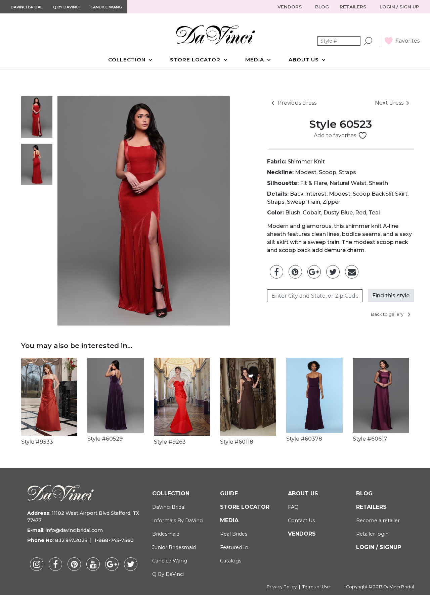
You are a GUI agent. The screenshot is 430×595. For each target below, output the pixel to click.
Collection (127, 59)
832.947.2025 (71, 540)
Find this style (391, 295)
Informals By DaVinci (177, 520)
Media (255, 59)
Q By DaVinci (66, 7)
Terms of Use (316, 586)
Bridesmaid (165, 534)
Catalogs (230, 561)
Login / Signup (378, 547)
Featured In (234, 547)
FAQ (293, 507)
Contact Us (301, 520)
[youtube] (93, 564)
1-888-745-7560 (114, 540)
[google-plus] (112, 564)
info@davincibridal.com (74, 530)
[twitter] (130, 564)
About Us (304, 59)
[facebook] (55, 564)
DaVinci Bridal (26, 7)
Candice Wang (106, 7)
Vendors (290, 6)
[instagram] (36, 564)
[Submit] (368, 41)
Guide (229, 493)
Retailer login (372, 534)
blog (322, 6)
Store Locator (196, 59)
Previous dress (296, 103)
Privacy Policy (282, 586)
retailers (354, 6)
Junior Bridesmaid (174, 547)
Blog (364, 493)
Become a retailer (378, 520)
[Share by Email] (351, 272)
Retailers (371, 507)
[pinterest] (74, 564)
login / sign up (399, 6)
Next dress (389, 103)
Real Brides (233, 534)
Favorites (407, 41)
